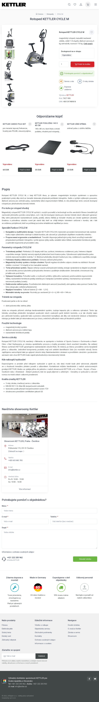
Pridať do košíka (84, 64)
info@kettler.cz (14, 470)
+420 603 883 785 (15, 460)
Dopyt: (5, 528)
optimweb (12, 698)
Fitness (5, 625)
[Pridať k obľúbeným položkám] (91, 32)
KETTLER (70, 95)
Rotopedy (50, 14)
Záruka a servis (74, 632)
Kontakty (38, 636)
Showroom (72, 636)
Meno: (5, 506)
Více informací (25, 489)
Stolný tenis (6, 632)
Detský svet (6, 636)
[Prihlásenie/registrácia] (81, 4)
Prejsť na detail (25, 170)
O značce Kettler (74, 629)
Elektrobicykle (7, 629)
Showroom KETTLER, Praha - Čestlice (21, 441)
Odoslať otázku (85, 559)
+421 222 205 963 (40, 684)
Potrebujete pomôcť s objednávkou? (78, 73)
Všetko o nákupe (41, 625)
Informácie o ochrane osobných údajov (18, 552)
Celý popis (88, 44)
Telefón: (54, 517)
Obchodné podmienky (43, 632)
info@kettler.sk (21, 686)
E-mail (5, 517)
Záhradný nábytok (9, 640)
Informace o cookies (43, 643)
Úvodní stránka (74, 625)
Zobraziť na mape (15, 451)
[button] (9, 104)
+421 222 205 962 (15, 558)
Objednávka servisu (42, 629)
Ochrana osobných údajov (45, 640)
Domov (40, 14)
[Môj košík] (88, 4)
